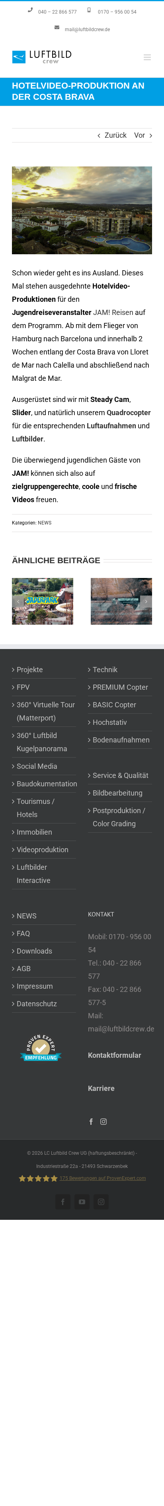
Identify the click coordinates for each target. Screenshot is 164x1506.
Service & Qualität (120, 775)
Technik (105, 669)
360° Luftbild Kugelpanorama (42, 742)
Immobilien (34, 832)
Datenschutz (37, 1003)
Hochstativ (110, 722)
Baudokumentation (46, 784)
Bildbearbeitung (118, 793)
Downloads (34, 951)
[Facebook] (91, 1121)
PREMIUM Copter (120, 687)
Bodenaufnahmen (121, 740)
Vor (139, 135)
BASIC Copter (114, 705)
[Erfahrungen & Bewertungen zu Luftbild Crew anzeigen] (41, 1039)
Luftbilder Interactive (34, 874)
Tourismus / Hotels (36, 808)
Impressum (35, 986)
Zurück (116, 135)
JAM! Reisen (113, 312)
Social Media (37, 766)
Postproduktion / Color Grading (119, 817)
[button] (18, 602)
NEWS (44, 523)
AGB (24, 968)
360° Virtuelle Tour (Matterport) (46, 711)
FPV (23, 687)
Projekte (30, 669)
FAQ (23, 933)
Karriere (101, 1088)
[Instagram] (103, 1121)
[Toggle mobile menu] (148, 57)
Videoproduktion (42, 849)
